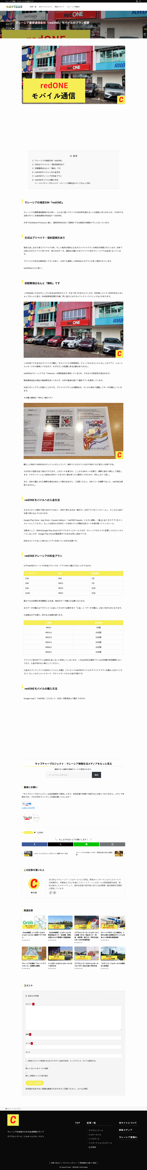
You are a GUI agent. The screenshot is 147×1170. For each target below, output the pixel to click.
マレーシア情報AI (128, 1137)
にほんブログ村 (28, 807)
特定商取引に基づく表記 (88, 1163)
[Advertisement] (73, 127)
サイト (27, 1052)
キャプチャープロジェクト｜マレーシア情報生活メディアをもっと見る (64, 183)
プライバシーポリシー (69, 1163)
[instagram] (54, 892)
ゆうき (34, 892)
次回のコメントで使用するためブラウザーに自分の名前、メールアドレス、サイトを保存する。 (62, 1061)
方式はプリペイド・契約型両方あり (49, 164)
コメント (29, 1004)
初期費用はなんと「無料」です (48, 168)
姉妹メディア (126, 1129)
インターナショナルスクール (100, 1143)
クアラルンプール (96, 1130)
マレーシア (19, 28)
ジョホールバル (95, 1134)
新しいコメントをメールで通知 (36, 1068)
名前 (28, 1034)
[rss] (137, 1)
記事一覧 (91, 1122)
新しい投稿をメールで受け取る (36, 1075)
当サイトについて (128, 1122)
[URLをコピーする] (112, 844)
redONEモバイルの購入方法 (46, 179)
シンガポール (94, 1138)
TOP (77, 1122)
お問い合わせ (55, 1163)
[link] (50, 892)
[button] (34, 844)
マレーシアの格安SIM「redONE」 (49, 160)
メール (28, 1043)
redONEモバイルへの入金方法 (47, 172)
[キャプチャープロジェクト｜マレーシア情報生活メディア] (15, 6)
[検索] (140, 1)
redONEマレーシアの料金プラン (48, 175)
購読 (96, 774)
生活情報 (40, 832)
